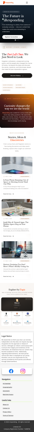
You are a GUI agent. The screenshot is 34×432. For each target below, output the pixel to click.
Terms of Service (8, 415)
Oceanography (7, 387)
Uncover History (17, 75)
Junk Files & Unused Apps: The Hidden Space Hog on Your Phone (16, 224)
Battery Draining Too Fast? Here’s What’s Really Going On (16, 265)
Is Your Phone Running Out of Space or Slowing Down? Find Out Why (15, 182)
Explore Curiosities (12, 37)
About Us (6, 404)
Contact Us (6, 408)
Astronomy (6, 391)
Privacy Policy (7, 412)
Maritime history (8, 394)
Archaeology (7, 383)
